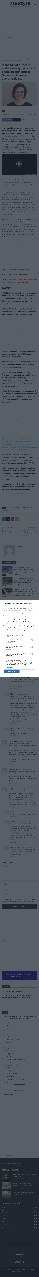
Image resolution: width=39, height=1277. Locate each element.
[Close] (35, 603)
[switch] (31, 640)
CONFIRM (11, 671)
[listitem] (19, 636)
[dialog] (19, 638)
